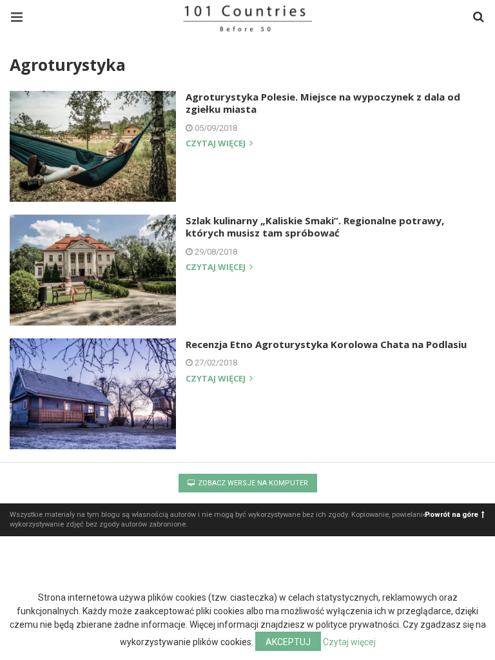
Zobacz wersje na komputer (252, 483)
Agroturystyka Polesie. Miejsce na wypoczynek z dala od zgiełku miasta (323, 103)
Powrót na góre (451, 514)
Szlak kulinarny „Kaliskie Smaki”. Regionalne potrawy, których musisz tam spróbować (315, 227)
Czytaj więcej (217, 144)
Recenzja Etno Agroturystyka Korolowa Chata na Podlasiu (326, 344)
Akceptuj (288, 642)
